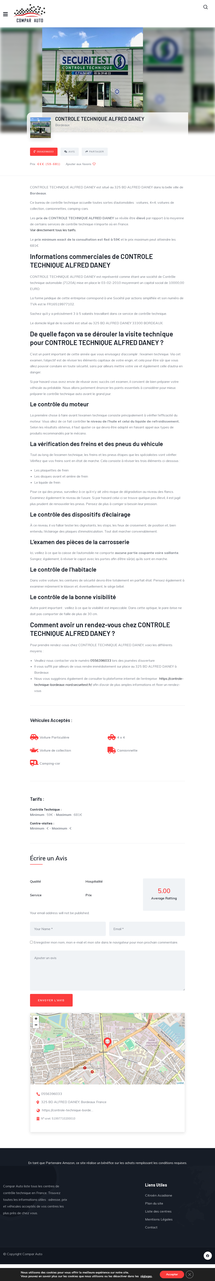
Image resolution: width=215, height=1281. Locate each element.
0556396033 (45, 151)
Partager (96, 151)
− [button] (36, 1025)
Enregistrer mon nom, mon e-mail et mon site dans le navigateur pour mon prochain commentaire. (106, 942)
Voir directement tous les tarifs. (53, 230)
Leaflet (180, 1082)
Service (36, 895)
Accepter (172, 1274)
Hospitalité (94, 881)
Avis (71, 151)
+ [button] (36, 1018)
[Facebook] (208, 1256)
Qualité (35, 881)
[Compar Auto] (106, 1195)
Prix (88, 895)
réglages (146, 1276)
